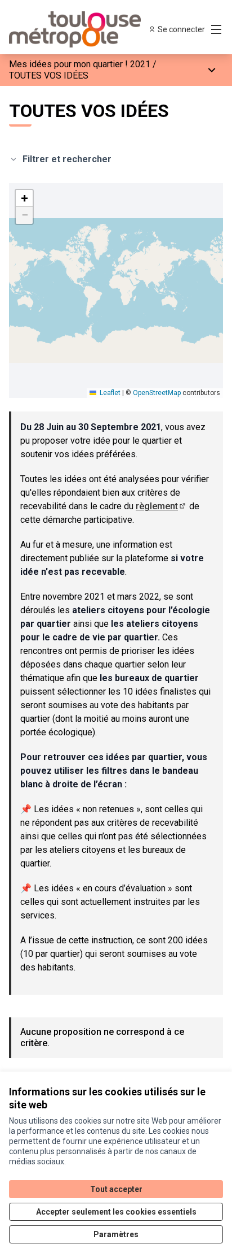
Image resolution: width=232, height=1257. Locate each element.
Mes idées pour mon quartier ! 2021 (79, 64)
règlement (161, 506)
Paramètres (116, 1234)
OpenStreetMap (157, 393)
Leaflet (109, 393)
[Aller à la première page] (88, 29)
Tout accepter (116, 1189)
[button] (24, 198)
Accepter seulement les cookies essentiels (116, 1211)
